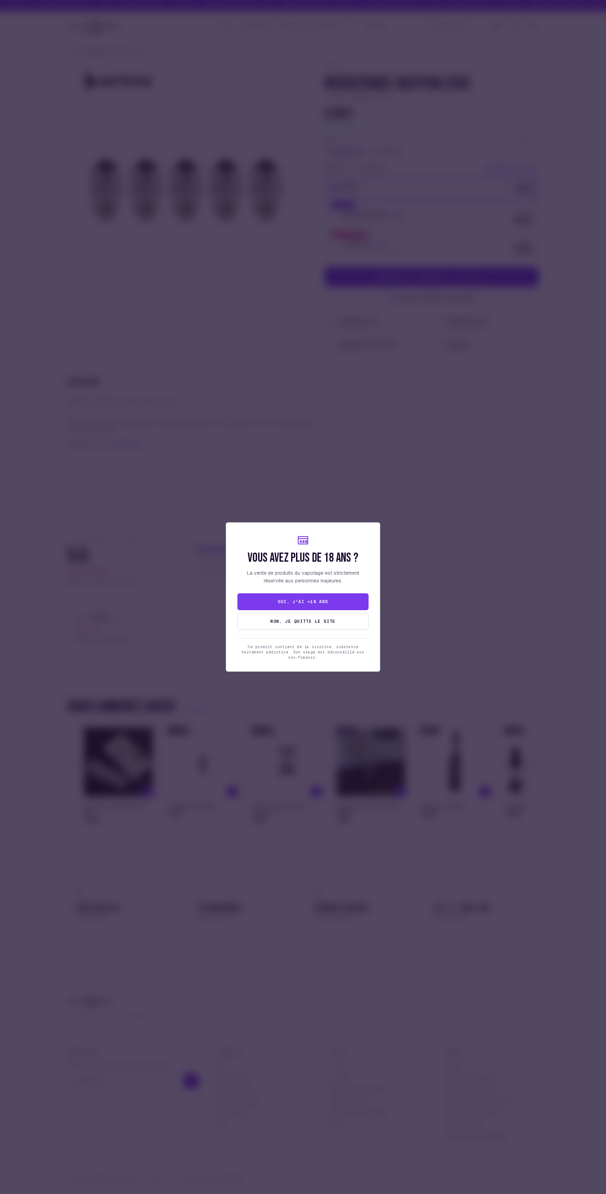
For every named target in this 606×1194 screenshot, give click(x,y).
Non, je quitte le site (303, 621)
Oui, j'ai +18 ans (303, 602)
